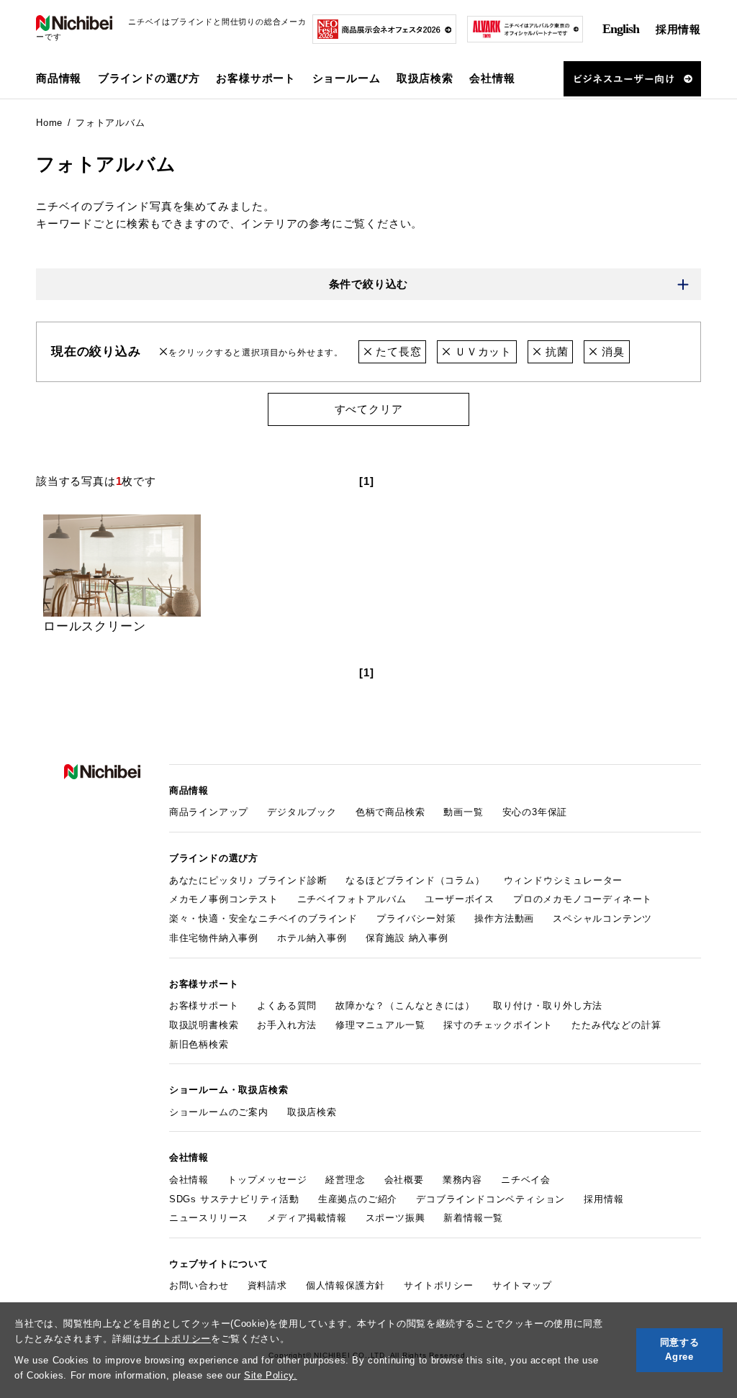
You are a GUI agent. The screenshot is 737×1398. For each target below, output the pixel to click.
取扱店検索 (425, 78)
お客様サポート (204, 1005)
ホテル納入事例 (312, 937)
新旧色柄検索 (199, 1044)
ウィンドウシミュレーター (563, 880)
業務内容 (462, 1179)
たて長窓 (396, 351)
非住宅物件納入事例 (213, 937)
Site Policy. (270, 1375)
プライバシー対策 (416, 918)
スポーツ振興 (395, 1217)
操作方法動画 (504, 918)
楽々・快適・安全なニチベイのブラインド (263, 918)
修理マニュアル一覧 (380, 1025)
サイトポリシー (176, 1338)
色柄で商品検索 (390, 812)
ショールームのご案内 (218, 1112)
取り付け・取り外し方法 (547, 1005)
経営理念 (345, 1179)
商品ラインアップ (208, 812)
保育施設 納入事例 (407, 937)
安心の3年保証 (535, 812)
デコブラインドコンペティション (490, 1199)
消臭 (611, 351)
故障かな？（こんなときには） (404, 1005)
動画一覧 (463, 812)
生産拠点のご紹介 (357, 1199)
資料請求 (267, 1285)
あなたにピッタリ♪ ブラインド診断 (248, 880)
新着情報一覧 (473, 1217)
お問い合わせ (199, 1285)
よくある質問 (287, 1005)
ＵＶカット (481, 351)
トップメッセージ (267, 1179)
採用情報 (678, 29)
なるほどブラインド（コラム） (414, 880)
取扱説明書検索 (204, 1025)
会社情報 (189, 1179)
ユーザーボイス (459, 899)
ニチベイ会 (526, 1179)
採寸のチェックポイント (498, 1025)
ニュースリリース (208, 1217)
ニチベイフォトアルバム (352, 899)
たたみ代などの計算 (616, 1025)
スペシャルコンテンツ (602, 918)
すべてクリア (369, 409)
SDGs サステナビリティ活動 (234, 1199)
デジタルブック (302, 812)
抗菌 (555, 351)
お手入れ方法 (287, 1025)
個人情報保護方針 (345, 1285)
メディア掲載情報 (306, 1217)
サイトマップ (522, 1285)
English (620, 29)
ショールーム (346, 78)
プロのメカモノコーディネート (582, 899)
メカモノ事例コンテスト (224, 899)
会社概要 (404, 1179)
